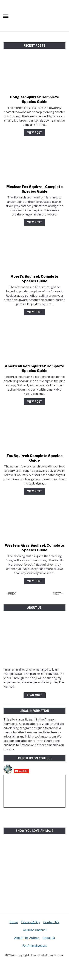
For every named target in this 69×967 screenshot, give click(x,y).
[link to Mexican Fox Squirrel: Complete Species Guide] (34, 163)
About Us (48, 938)
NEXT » (58, 593)
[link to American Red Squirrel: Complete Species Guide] (34, 342)
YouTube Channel (34, 930)
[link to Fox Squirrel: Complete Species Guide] (34, 432)
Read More (34, 695)
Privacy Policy (30, 922)
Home (14, 922)
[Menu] (5, 17)
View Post (34, 132)
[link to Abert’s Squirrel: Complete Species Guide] (34, 253)
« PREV (11, 593)
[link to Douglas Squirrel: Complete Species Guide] (34, 73)
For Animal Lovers (34, 945)
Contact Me (51, 922)
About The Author (26, 938)
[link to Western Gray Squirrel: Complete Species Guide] (34, 522)
